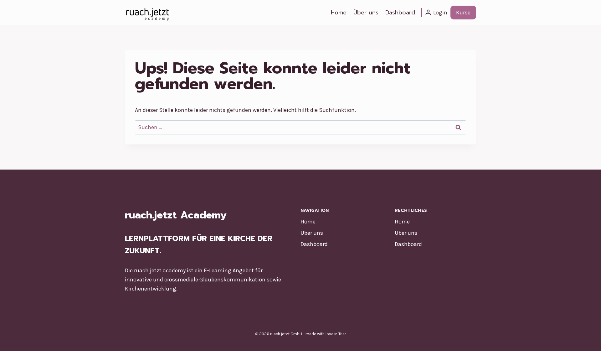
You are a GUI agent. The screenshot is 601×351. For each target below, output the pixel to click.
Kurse (463, 12)
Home (339, 12)
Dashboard (400, 12)
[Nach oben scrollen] (587, 340)
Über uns (365, 12)
